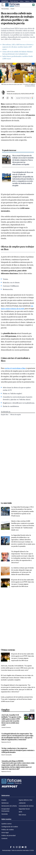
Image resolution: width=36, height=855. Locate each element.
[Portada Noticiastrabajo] (18, 781)
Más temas (22, 815)
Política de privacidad (8, 835)
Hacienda (4, 814)
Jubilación (22, 803)
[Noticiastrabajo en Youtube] (22, 847)
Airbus (22, 1)
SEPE (20, 812)
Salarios (27, 1)
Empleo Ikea (5, 414)
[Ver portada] (12, 5)
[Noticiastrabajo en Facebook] (11, 847)
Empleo (3, 800)
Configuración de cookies (9, 827)
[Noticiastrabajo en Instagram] (16, 847)
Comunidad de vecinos (26, 806)
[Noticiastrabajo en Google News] (25, 847)
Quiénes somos (6, 824)
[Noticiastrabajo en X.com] (13, 847)
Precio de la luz (14, 1)
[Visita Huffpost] (33, 5)
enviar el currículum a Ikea (15, 368)
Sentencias (5, 803)
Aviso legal (5, 832)
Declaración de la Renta (9, 806)
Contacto (4, 838)
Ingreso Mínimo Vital (25, 800)
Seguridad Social (24, 809)
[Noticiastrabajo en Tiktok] (19, 847)
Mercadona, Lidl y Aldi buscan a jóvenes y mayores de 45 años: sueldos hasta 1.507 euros (17, 46)
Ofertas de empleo (15, 414)
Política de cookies (7, 830)
